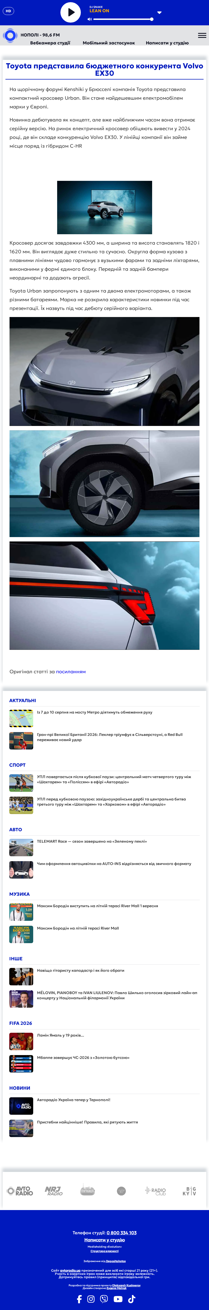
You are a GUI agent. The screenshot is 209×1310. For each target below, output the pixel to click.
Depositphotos (116, 1261)
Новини (19, 1088)
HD (8, 11)
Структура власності (105, 1251)
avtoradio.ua (70, 1270)
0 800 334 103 (122, 1232)
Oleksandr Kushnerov (126, 1285)
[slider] (123, 19)
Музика (19, 894)
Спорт (17, 765)
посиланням (71, 671)
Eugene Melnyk (117, 1288)
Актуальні (22, 700)
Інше (16, 959)
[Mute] (90, 19)
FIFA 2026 (20, 1023)
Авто (15, 830)
